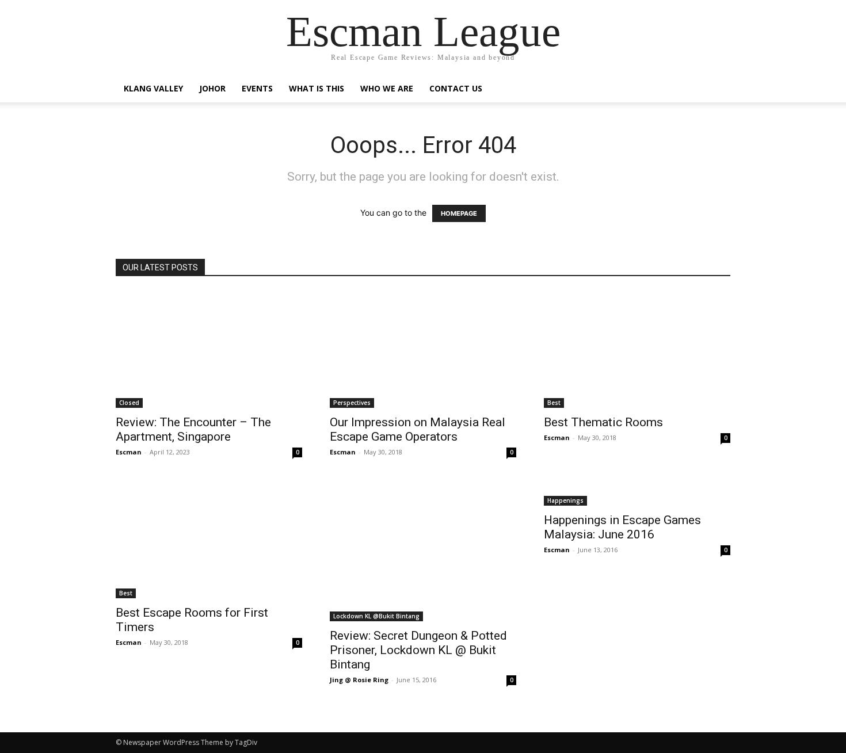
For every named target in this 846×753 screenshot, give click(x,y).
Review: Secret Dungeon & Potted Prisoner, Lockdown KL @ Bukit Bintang (418, 650)
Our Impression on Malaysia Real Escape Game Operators (417, 429)
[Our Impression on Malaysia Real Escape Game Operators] (423, 349)
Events (257, 88)
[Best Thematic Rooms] (637, 349)
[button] (716, 89)
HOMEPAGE (459, 213)
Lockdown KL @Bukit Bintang (376, 616)
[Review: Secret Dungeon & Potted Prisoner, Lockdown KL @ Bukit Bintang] (423, 551)
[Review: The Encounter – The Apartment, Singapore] (209, 349)
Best (554, 403)
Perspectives (352, 403)
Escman (129, 452)
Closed (129, 403)
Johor (212, 88)
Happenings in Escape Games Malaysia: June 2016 (622, 527)
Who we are (386, 88)
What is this (316, 88)
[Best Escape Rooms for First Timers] (209, 539)
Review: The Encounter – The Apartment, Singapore (193, 429)
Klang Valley (153, 88)
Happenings (565, 500)
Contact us (455, 88)
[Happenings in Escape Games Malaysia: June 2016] (637, 493)
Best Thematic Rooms (603, 422)
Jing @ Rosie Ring (359, 679)
